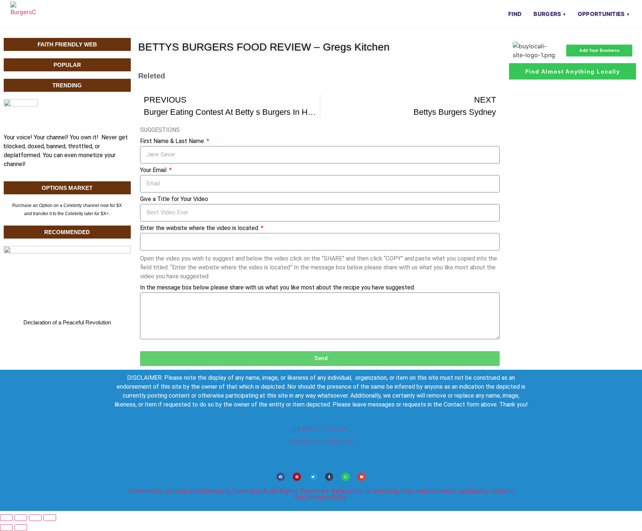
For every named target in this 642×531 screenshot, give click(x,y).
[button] (280, 477)
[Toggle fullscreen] (20, 517)
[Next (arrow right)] (20, 527)
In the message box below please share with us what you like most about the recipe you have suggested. (277, 288)
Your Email (154, 170)
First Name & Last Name (172, 141)
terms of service (321, 442)
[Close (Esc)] (49, 517)
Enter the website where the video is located (200, 228)
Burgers (547, 13)
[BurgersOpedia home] (23, 14)
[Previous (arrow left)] (6, 527)
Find (515, 13)
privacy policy (321, 429)
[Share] (35, 517)
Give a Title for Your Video (174, 199)
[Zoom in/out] (6, 517)
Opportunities (601, 13)
